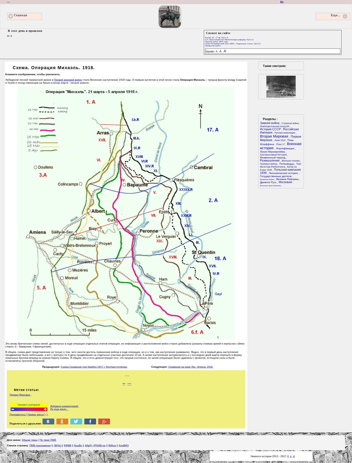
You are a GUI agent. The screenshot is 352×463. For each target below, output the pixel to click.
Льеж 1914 (280, 140)
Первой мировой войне (68, 79)
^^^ (129, 384)
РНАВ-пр (100, 445)
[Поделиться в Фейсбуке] (90, 423)
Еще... (335, 15)
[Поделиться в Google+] (104, 423)
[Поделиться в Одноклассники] (62, 423)
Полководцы (287, 163)
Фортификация (285, 148)
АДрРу (89, 445)
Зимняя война (270, 123)
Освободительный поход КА (275, 126)
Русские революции (285, 133)
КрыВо (78, 445)
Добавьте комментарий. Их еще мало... (64, 407)
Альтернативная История (273, 154)
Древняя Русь (268, 182)
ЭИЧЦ (57, 445)
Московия (286, 182)
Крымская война (267, 179)
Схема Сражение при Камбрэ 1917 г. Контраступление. (94, 366)
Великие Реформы (288, 179)
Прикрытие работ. (213, 46)
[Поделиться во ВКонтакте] (48, 423)
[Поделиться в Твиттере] (76, 423)
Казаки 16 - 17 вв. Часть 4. (217, 38)
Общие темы (29, 439)
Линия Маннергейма (273, 151)
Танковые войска (269, 164)
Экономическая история (284, 173)
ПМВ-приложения (40, 445)
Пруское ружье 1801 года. (216, 42)
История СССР (271, 129)
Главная (20, 15)
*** (123, 384)
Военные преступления (270, 186)
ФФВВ (67, 445)
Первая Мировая (20, 394)
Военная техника (291, 161)
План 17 (280, 144)
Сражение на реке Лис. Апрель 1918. (190, 366)
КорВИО (124, 445)
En (282, 1)
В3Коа (112, 445)
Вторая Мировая (274, 136)
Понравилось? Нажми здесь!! (27, 414)
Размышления (270, 160)
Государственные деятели (276, 176)
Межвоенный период (273, 157)
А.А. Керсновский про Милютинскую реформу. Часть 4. (229, 40)
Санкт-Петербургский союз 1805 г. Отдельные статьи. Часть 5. (233, 44)
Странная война (290, 123)
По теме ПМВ (48, 439)
